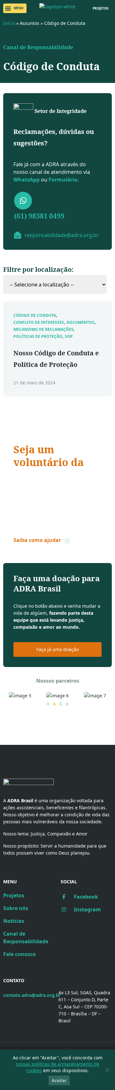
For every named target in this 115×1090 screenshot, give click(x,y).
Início (9, 23)
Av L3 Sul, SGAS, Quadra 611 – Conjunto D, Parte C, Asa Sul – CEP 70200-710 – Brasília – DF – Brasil (84, 1007)
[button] (15, 8)
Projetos (13, 895)
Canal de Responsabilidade (38, 47)
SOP (69, 336)
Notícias (13, 920)
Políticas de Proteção (37, 336)
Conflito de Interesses (38, 322)
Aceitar (59, 1080)
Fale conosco (19, 954)
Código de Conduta (34, 315)
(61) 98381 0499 (39, 215)
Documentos (80, 322)
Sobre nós (15, 908)
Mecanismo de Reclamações (43, 329)
